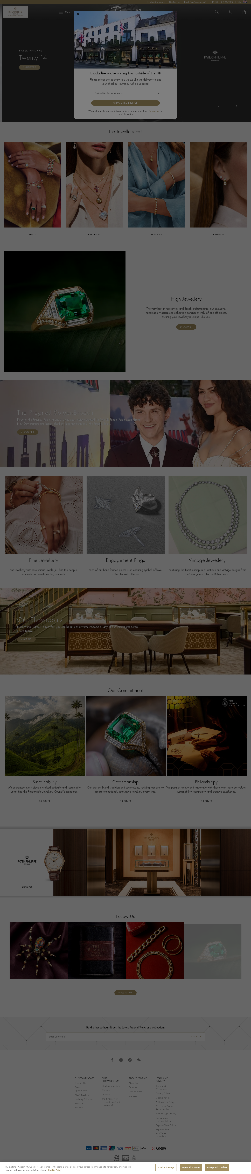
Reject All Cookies (191, 1168)
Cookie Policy (55, 1170)
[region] (125, 1168)
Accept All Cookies (217, 1168)
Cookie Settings (166, 1168)
